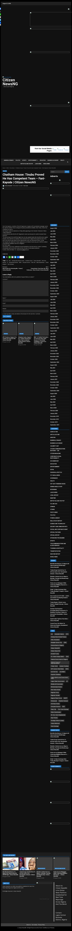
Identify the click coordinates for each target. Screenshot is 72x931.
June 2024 (53, 302)
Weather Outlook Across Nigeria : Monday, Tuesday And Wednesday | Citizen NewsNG (59, 578)
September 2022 (54, 362)
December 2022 (54, 353)
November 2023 (54, 322)
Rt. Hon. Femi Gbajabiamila (58, 715)
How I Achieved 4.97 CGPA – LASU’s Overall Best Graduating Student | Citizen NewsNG (59, 597)
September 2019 (54, 425)
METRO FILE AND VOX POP (27, 163)
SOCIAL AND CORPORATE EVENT (59, 529)
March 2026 (53, 242)
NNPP (20, 262)
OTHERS (52, 509)
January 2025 (53, 282)
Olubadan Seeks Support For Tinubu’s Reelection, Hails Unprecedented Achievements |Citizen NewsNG (25, 329)
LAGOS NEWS (38, 163)
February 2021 (54, 376)
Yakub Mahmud (55, 723)
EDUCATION (42, 160)
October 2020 (54, 387)
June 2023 (53, 336)
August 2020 (53, 393)
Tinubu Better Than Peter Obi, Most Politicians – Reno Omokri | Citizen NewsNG (37, 268)
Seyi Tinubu (54, 717)
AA (7, 260)
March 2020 (53, 407)
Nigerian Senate (55, 695)
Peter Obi (33, 262)
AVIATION (52, 437)
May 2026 (52, 236)
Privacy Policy (41, 924)
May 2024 (52, 305)
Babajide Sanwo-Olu (56, 642)
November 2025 (54, 254)
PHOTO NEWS (54, 512)
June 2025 (53, 268)
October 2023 (54, 325)
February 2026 (54, 245)
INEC (67, 669)
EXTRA (52, 469)
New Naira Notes (55, 689)
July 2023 (52, 333)
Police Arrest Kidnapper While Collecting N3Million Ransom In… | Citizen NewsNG (59, 584)
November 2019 (54, 419)
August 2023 (53, 331)
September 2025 (54, 259)
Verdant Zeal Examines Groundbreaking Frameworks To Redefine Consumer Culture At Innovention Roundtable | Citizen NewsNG (59, 612)
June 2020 (53, 399)
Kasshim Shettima (55, 674)
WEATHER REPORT (55, 554)
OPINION (52, 506)
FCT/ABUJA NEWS (55, 475)
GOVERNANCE (54, 478)
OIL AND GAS (53, 503)
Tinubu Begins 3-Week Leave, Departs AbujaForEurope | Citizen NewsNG (59, 604)
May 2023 (52, 339)
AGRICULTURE (54, 431)
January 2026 (53, 248)
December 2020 (54, 382)
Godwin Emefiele (64, 666)
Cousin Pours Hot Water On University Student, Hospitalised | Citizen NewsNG (59, 625)
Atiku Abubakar (55, 639)
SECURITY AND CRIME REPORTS (58, 526)
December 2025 (54, 251)
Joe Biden (62, 671)
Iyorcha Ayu (54, 671)
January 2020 (53, 413)
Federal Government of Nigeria (59, 659)
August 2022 (53, 365)
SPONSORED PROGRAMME (57, 538)
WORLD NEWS (46, 163)
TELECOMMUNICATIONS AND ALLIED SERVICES (58, 544)
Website (4, 308)
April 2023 (53, 342)
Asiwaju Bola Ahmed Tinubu (18, 260)
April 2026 (53, 239)
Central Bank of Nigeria (57, 645)
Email (4, 303)
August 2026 (53, 228)
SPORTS (24, 160)
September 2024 (54, 293)
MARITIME (53, 498)
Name (4, 298)
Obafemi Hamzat (63, 701)
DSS (67, 656)
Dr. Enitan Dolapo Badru (57, 656)
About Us (29, 924)
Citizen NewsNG (10, 82)
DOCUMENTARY (54, 461)
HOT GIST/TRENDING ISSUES (57, 483)
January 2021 (53, 379)
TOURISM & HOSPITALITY (57, 548)
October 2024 (54, 291)
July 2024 (52, 299)
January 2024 (53, 316)
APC (10, 260)
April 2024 (53, 308)
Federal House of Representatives (55, 662)
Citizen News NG (55, 651)
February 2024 (54, 313)
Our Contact (34, 924)
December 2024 (54, 285)
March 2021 (53, 373)
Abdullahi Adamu (59, 634)
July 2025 (52, 265)
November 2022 (54, 356)
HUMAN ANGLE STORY (56, 486)
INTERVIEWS (53, 489)
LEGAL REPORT (54, 495)
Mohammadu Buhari (13, 262)
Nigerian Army (55, 692)
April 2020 (53, 405)
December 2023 (54, 319)
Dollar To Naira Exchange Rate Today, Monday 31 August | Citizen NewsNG (59, 591)
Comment (5, 279)
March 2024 (53, 311)
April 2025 (53, 274)
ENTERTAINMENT (32, 160)
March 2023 (53, 345)
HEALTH (62, 160)
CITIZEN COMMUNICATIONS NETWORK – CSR (57, 449)
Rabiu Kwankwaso (40, 262)
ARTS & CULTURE (54, 434)
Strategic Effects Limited (57, 720)
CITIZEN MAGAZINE (55, 453)
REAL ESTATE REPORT (56, 521)
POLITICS (18, 160)
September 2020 (54, 390)
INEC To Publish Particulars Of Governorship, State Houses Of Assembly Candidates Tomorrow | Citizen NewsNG (41, 329)
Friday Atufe (54, 666)
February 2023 (54, 348)
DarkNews (45, 927)
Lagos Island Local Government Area (59, 678)
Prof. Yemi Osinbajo (63, 709)
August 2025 (53, 262)
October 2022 (54, 359)
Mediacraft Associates (57, 684)
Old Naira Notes (55, 703)
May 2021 (52, 368)
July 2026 (52, 231)
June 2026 (53, 234)
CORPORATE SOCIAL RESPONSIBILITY (55, 457)
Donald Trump (55, 653)
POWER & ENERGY (55, 518)
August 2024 (53, 296)
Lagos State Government (57, 681)
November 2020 (54, 385)
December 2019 (54, 416)
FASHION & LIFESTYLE (56, 472)
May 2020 (52, 402)
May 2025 (52, 271)
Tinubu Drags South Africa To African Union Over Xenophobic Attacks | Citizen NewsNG (58, 571)
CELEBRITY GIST (54, 446)
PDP (63, 706)
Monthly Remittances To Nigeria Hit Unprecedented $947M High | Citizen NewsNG (59, 565)
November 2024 (54, 288)
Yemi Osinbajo (11, 264)
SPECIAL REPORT (55, 535)
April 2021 (53, 370)
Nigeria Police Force (56, 698)
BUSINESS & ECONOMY (53, 160)
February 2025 (54, 279)
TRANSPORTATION (55, 551)
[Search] (67, 162)
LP (7, 262)
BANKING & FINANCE (9, 160)
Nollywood (54, 701)
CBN (65, 642)
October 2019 (54, 422)
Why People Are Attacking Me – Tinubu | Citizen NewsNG (13, 268)
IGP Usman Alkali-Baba (57, 669)
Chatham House (28, 260)
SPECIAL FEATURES (55, 532)
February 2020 (54, 410)
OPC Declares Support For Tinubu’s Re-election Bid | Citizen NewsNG (10, 329)
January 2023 (53, 350)
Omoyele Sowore (26, 262)
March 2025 (53, 276)
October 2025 (54, 256)
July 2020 (52, 396)
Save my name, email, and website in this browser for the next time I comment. (22, 313)
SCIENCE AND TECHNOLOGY (57, 523)
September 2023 (54, 328)
